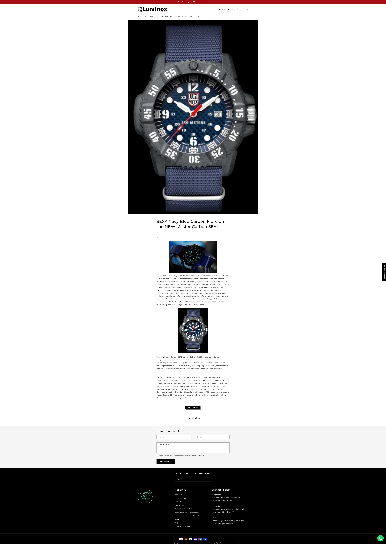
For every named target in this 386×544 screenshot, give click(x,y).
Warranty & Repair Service (185, 509)
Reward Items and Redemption (187, 512)
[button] (155, 16)
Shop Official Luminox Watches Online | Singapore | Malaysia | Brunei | (172, 543)
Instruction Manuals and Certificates (189, 516)
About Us (178, 495)
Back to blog (194, 418)
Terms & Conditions (182, 526)
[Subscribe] (209, 479)
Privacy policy (224, 543)
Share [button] (161, 237)
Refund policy (213, 543)
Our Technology (181, 498)
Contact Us (179, 502)
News (177, 519)
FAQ (176, 523)
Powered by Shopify (201, 543)
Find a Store (179, 505)
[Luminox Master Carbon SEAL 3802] (193, 410)
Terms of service (236, 543)
